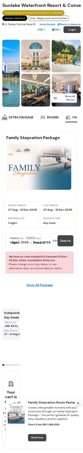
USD (40, 29)
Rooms (53, 117)
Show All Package (39, 285)
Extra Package (21, 117)
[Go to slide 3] (9, 365)
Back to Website (71, 24)
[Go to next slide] (73, 118)
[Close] (78, 403)
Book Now (37, 437)
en (57, 29)
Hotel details (47, 24)
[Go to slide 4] (12, 365)
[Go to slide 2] (6, 365)
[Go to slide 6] (17, 365)
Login (72, 29)
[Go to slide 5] (14, 365)
